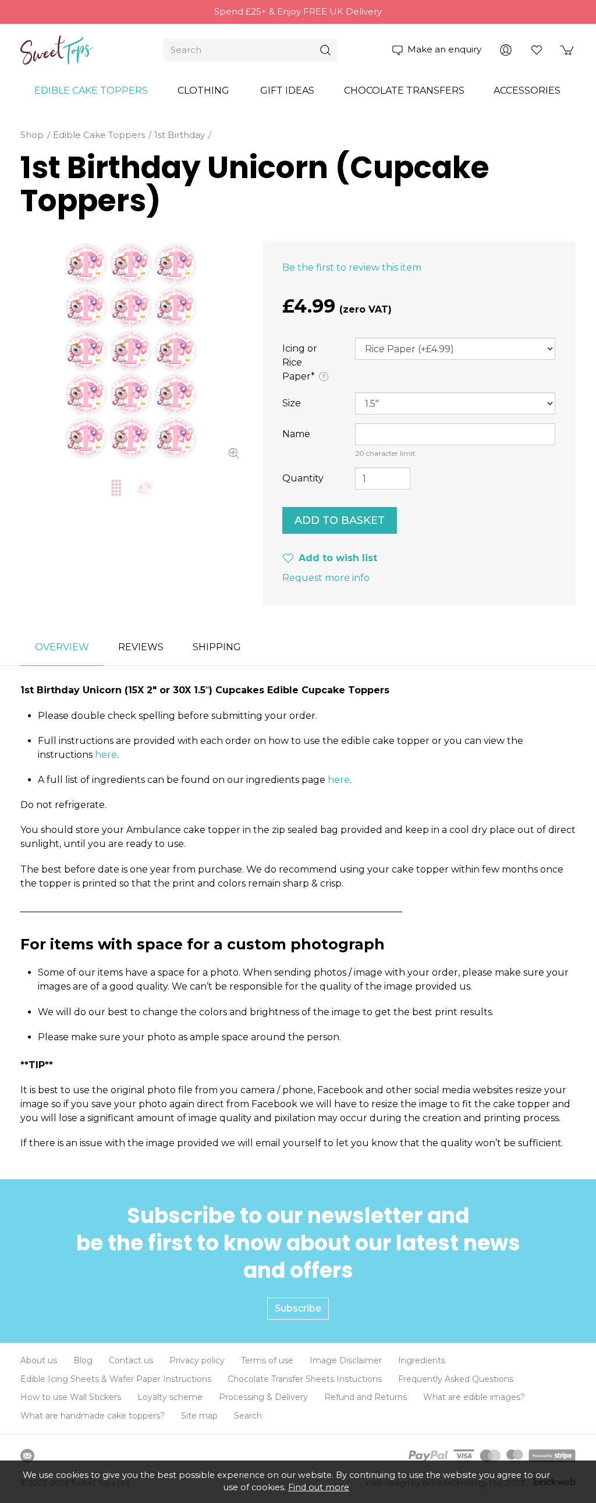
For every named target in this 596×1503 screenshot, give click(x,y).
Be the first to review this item (351, 267)
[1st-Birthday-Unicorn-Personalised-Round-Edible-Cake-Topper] (145, 487)
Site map (199, 1415)
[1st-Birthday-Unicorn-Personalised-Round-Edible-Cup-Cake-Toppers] (131, 351)
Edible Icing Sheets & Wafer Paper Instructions (115, 1379)
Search (248, 1415)
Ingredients (421, 1360)
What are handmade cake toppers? (92, 1415)
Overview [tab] (62, 647)
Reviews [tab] (141, 647)
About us (38, 1360)
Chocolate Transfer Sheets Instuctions (305, 1379)
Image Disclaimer (346, 1360)
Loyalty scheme (170, 1397)
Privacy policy (197, 1360)
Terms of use (267, 1360)
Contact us (131, 1360)
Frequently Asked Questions (455, 1379)
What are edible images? (474, 1397)
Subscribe (298, 1308)
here (106, 754)
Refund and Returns (365, 1397)
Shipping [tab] (217, 647)
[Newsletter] (27, 1456)
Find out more (318, 1487)
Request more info (326, 577)
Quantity (303, 478)
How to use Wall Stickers (70, 1397)
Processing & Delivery (263, 1397)
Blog (83, 1360)
